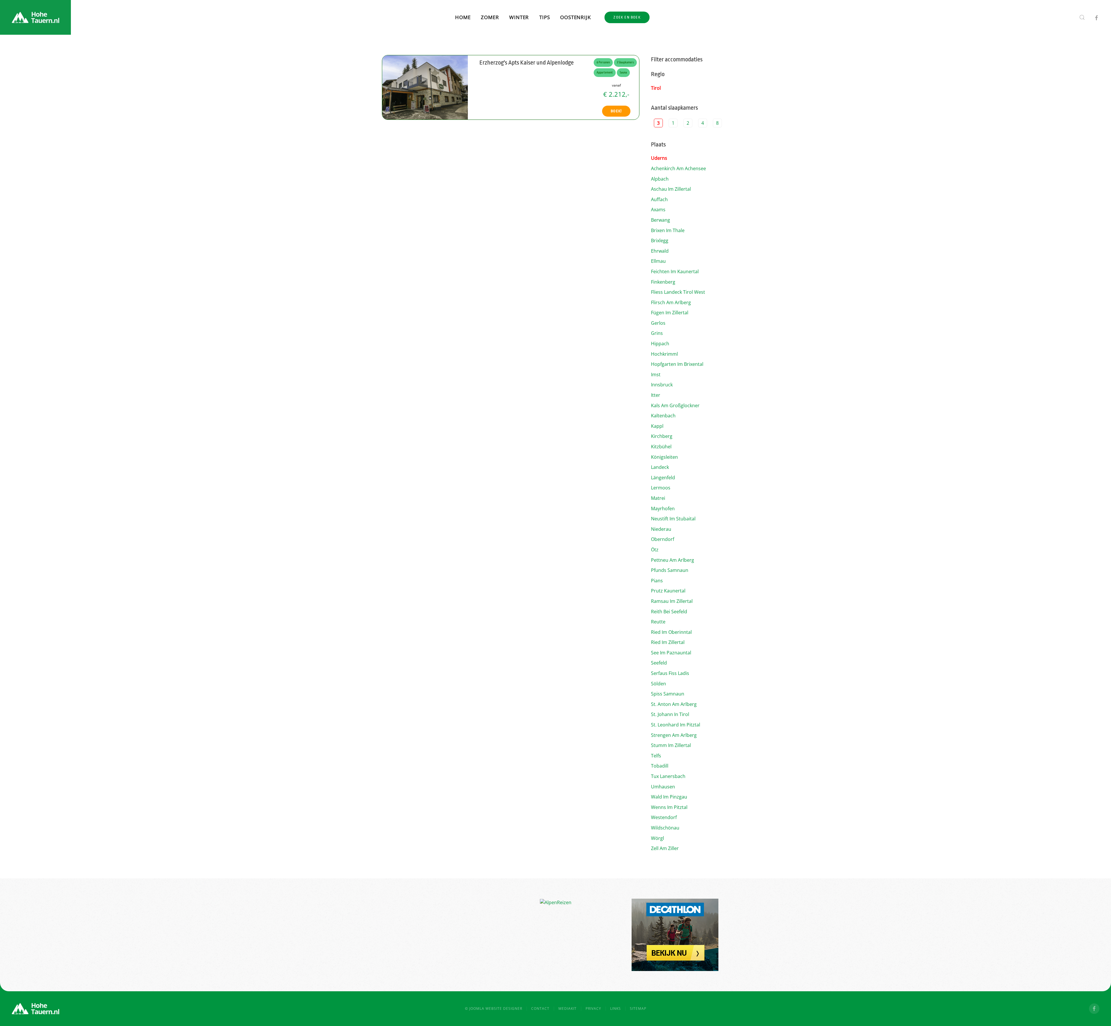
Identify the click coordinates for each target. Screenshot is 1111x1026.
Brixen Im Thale (668, 230)
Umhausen (663, 786)
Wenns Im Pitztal (669, 807)
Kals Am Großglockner (675, 405)
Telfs (656, 755)
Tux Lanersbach (668, 776)
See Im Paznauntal (671, 652)
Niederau (661, 529)
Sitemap (638, 1008)
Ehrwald (660, 251)
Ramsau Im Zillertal (672, 601)
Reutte (658, 621)
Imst (656, 374)
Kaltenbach (663, 415)
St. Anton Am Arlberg (674, 704)
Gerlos (658, 323)
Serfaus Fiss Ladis (670, 673)
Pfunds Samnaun (669, 570)
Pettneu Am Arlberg (672, 560)
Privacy (593, 1008)
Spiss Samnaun (667, 694)
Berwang (660, 220)
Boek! (616, 111)
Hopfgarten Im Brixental (677, 364)
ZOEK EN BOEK (626, 17)
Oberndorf (662, 539)
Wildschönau (665, 828)
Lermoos (660, 487)
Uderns (659, 158)
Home (462, 17)
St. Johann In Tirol (670, 714)
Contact (540, 1008)
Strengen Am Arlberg (674, 735)
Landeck (660, 467)
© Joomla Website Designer (493, 1008)
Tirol (656, 88)
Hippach (660, 343)
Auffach (659, 199)
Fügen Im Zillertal (669, 312)
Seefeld (659, 663)
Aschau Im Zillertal (671, 189)
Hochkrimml (664, 354)
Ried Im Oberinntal (671, 632)
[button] (1082, 17)
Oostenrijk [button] (575, 17)
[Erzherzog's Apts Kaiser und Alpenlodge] (425, 87)
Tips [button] (544, 17)
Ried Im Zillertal (668, 642)
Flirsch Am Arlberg (671, 302)
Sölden (658, 683)
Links (615, 1008)
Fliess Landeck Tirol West (678, 292)
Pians (657, 580)
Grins (657, 333)
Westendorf (664, 817)
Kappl (657, 426)
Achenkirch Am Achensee (678, 168)
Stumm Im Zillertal (671, 745)
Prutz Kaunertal (668, 591)
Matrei (658, 498)
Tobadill (659, 766)
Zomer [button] (490, 17)
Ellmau (658, 261)
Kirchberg (661, 436)
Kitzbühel (661, 446)
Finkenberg (663, 282)
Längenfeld (663, 477)
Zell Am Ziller (665, 848)
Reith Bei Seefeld (669, 611)
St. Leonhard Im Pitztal (675, 725)
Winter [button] (519, 17)
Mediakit (567, 1008)
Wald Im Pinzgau (669, 797)
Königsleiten (664, 457)
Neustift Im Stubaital (673, 518)
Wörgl (657, 838)
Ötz (654, 549)
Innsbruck (662, 384)
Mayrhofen (663, 508)
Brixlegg (659, 240)
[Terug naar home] (35, 17)
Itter (655, 395)
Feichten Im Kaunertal (675, 271)
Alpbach (660, 179)
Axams (658, 209)
